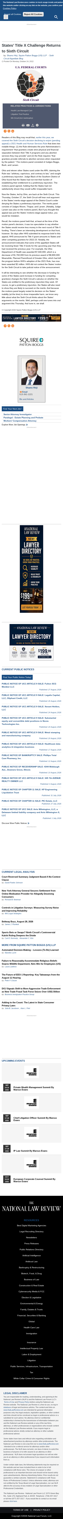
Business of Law (31, 1279)
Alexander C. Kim (26, 938)
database (7, 1407)
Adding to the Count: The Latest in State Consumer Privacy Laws (28, 1004)
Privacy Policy (23, 1402)
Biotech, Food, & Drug (31, 1273)
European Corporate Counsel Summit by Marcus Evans (34, 1180)
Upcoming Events (13, 1061)
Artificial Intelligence (31, 1255)
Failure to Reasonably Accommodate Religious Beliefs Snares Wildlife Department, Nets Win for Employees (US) (31, 962)
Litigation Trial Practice (20, 114)
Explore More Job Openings (13, 425)
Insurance (31, 1342)
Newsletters (31, 1237)
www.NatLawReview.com (14, 1410)
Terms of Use (9, 1402)
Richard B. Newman (13, 900)
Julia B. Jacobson (12, 1008)
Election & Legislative (31, 1297)
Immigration (31, 1333)
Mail (28, 125)
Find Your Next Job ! (12, 409)
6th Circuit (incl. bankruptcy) (22, 118)
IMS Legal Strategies (13, 914)
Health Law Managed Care (21, 111)
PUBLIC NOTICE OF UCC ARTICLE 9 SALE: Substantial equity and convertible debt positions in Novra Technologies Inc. (29, 721)
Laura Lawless (11, 967)
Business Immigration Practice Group (19, 994)
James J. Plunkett (12, 924)
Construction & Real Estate (31, 1285)
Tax (31, 1372)
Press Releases (31, 1243)
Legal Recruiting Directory (31, 1231)
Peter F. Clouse (11, 981)
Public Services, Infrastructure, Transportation (31, 1366)
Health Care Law (31, 1327)
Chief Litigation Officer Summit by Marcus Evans (35, 1119)
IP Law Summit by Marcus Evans (30, 1151)
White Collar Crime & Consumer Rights (31, 1378)
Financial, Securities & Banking (31, 1315)
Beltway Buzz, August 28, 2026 (17, 921)
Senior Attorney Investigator (18, 414)
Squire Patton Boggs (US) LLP (33, 55)
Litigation (31, 1360)
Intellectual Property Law (31, 1348)
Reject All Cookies (33, 14)
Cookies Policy (9, 8)
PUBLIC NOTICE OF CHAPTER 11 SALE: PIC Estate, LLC (29, 801)
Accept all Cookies (12, 14)
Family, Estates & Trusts (31, 1309)
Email (25, 392)
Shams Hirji (12, 55)
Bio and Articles (26, 399)
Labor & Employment (31, 1354)
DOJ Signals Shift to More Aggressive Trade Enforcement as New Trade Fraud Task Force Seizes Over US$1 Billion (31, 990)
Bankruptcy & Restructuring (31, 1267)
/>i (38, 125)
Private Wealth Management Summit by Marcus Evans (33, 1088)
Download (33, 125)
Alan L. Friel (25, 1008)
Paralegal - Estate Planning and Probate (23, 417)
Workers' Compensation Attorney (20, 421)
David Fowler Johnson (14, 883)
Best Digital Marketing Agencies (31, 1225)
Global (32, 1321)
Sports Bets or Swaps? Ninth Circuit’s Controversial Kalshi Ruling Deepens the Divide (28, 934)
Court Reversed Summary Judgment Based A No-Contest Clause (31, 878)
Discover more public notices (14, 823)
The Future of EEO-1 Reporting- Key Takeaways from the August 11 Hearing (31, 976)
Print (24, 125)
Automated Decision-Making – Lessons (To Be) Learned (30, 950)
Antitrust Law (31, 1261)
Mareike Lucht (10, 953)
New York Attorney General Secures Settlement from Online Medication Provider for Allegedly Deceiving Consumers (29, 893)
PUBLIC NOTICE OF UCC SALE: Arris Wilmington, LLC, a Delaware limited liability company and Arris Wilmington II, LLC (31, 812)
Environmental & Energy (31, 1303)
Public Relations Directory (31, 1249)
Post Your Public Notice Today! (17, 677)
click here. (13, 1501)
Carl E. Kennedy (11, 938)
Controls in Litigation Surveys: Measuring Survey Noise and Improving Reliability (30, 909)
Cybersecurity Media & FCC (31, 1291)
